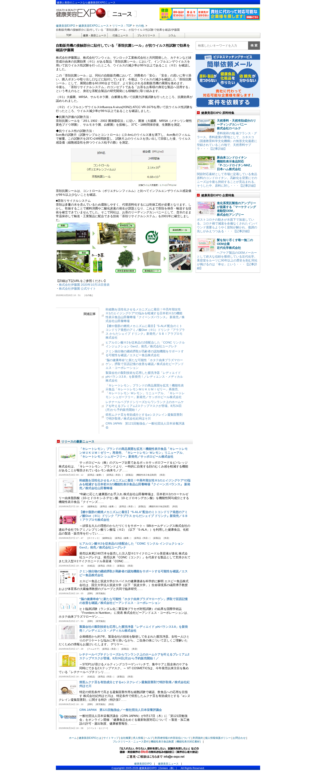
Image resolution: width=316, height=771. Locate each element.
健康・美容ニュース (94, 35)
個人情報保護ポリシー (218, 737)
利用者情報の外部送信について (173, 737)
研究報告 (100, 593)
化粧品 (91, 566)
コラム (172, 35)
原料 (90, 593)
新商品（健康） (95, 475)
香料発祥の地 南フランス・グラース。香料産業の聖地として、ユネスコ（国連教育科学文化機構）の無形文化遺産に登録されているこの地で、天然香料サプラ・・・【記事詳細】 (227, 140)
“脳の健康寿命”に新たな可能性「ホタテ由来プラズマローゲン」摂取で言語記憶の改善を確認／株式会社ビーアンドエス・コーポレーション (145, 363)
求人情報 (138, 737)
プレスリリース (146, 35)
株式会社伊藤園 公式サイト (77, 288)
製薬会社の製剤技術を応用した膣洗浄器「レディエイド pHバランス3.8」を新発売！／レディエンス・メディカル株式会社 (144, 376)
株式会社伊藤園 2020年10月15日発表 (84, 284)
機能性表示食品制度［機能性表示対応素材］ (176, 741)
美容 (162, 475)
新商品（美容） (114, 475)
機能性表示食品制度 (146, 475)
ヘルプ (149, 737)
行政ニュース (120, 35)
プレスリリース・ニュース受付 (131, 741)
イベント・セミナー (97, 728)
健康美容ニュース (168, 763)
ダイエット (93, 538)
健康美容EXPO (143, 763)
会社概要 (126, 737)
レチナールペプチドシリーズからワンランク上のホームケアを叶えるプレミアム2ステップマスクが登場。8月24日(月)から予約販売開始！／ (145, 405)
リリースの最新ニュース (77, 441)
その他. (88, 295)
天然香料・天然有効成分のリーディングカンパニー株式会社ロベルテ (236, 124)
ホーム (73, 737)
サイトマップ (111, 737)
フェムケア (93, 649)
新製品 (129, 475)
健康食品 (92, 506)
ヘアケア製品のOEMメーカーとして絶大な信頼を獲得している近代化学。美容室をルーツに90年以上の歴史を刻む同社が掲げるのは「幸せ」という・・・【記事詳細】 (227, 260)
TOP (68, 35)
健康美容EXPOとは (90, 737)
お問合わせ (239, 737)
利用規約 (198, 737)
